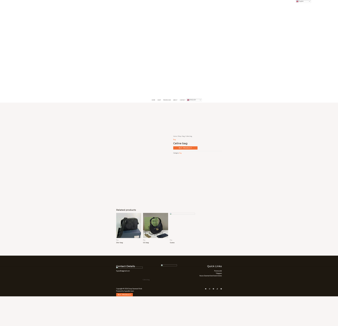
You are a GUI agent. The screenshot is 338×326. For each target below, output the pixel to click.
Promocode (167, 100)
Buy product (185, 148)
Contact (182, 100)
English (192, 100)
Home (153, 100)
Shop (159, 100)
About (175, 100)
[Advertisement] (169, 115)
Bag (183, 136)
